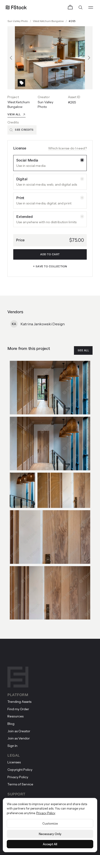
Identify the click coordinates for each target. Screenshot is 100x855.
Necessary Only (50, 834)
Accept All (50, 844)
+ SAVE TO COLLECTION (50, 266)
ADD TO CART (50, 254)
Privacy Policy (45, 813)
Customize (50, 823)
